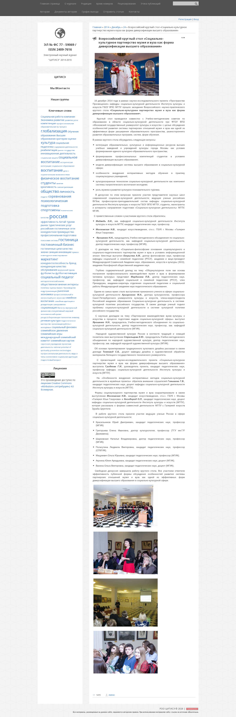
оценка (53, 288)
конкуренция (48, 266)
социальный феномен (64, 327)
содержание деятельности (66, 147)
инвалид (75, 317)
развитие (59, 120)
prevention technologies (60, 350)
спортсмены (50, 210)
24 (124, 27)
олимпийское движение (54, 330)
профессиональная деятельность (56, 353)
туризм (71, 221)
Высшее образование (53, 137)
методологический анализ (52, 281)
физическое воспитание (60, 178)
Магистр (61, 308)
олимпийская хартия (62, 340)
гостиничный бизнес (57, 244)
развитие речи (71, 120)
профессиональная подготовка (58, 235)
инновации (65, 252)
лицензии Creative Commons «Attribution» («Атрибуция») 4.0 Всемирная (57, 386)
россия (58, 216)
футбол (59, 273)
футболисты (48, 273)
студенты (48, 183)
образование (48, 135)
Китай (62, 221)
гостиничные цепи (51, 248)
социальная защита (49, 158)
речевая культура (51, 320)
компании (69, 116)
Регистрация (185, 19)
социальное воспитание (59, 159)
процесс (63, 127)
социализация (49, 307)
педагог (44, 197)
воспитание (52, 170)
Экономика (47, 120)
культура (48, 142)
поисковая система (49, 240)
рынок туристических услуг (56, 225)
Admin (112, 694)
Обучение (73, 131)
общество (50, 191)
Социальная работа (52, 116)
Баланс (60, 288)
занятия (59, 183)
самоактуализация (65, 187)
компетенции (48, 123)
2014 (106, 27)
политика (45, 288)
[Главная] (60, 37)
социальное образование (63, 166)
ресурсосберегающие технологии (56, 317)
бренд (72, 263)
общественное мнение (54, 284)
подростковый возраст (51, 360)
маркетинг (49, 259)
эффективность (49, 221)
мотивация (70, 273)
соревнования (59, 196)
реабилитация (49, 150)
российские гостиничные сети (58, 228)
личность (67, 191)
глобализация (54, 131)
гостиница (68, 239)
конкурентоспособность (54, 263)
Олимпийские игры (51, 333)
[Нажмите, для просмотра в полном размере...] (127, 95)
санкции (53, 252)
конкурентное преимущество (57, 231)
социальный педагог (57, 277)
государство (69, 150)
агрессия (61, 298)
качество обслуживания (53, 268)
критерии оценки (66, 138)
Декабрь (116, 27)
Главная (96, 27)
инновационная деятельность (58, 153)
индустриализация (49, 291)
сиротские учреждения (51, 344)
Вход (196, 19)
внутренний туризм (66, 270)
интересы (73, 284)
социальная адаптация (67, 357)
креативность (49, 186)
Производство (69, 288)
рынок (61, 150)
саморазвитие (59, 304)
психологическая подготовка (54, 203)
